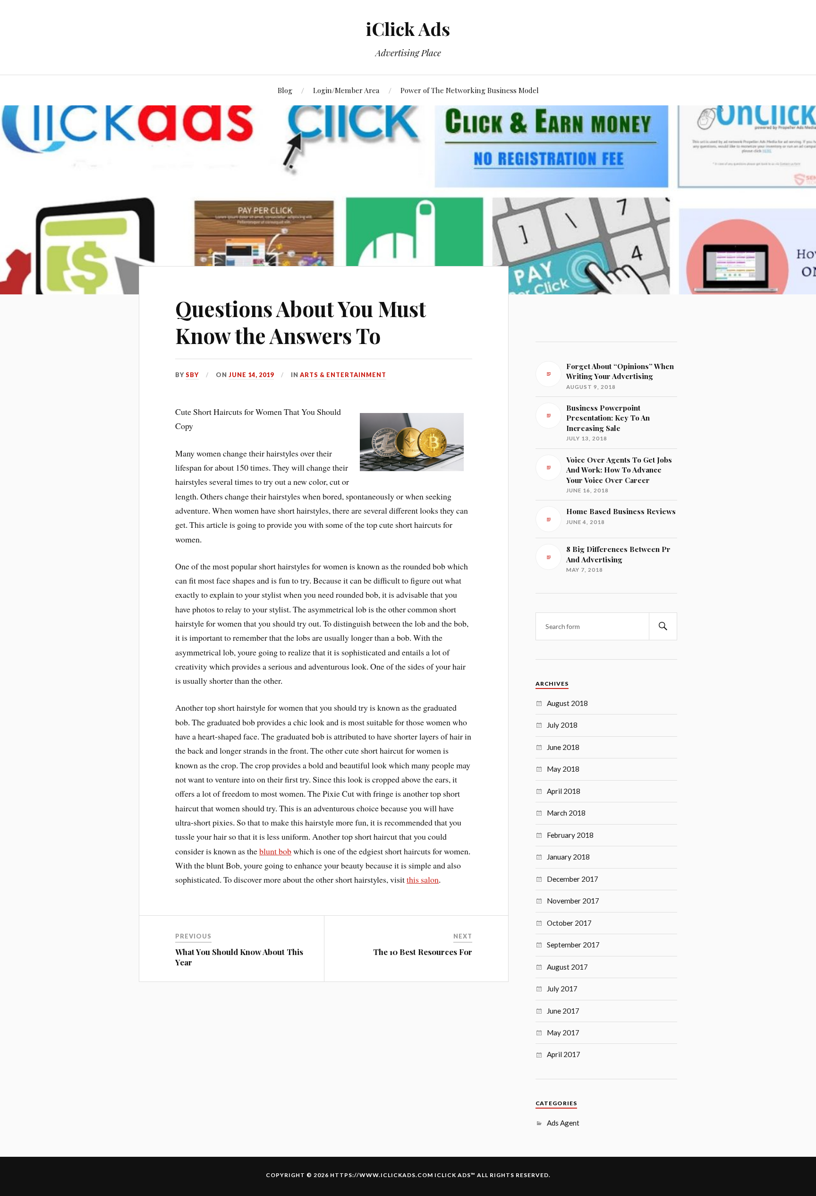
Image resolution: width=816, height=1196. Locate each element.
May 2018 (563, 769)
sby (192, 375)
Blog (285, 90)
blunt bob (275, 851)
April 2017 (563, 1054)
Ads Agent (563, 1123)
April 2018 (563, 791)
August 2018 (567, 703)
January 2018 (568, 856)
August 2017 (567, 967)
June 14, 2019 (251, 375)
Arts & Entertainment (343, 375)
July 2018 (562, 725)
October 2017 (569, 923)
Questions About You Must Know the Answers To (300, 321)
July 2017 (562, 988)
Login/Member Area (346, 90)
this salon (423, 879)
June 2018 (563, 747)
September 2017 (573, 944)
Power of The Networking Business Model (469, 90)
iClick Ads (408, 29)
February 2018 (570, 835)
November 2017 (573, 900)
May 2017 (563, 1032)
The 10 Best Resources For (422, 951)
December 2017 (572, 879)
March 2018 (566, 813)
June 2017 (563, 1011)
